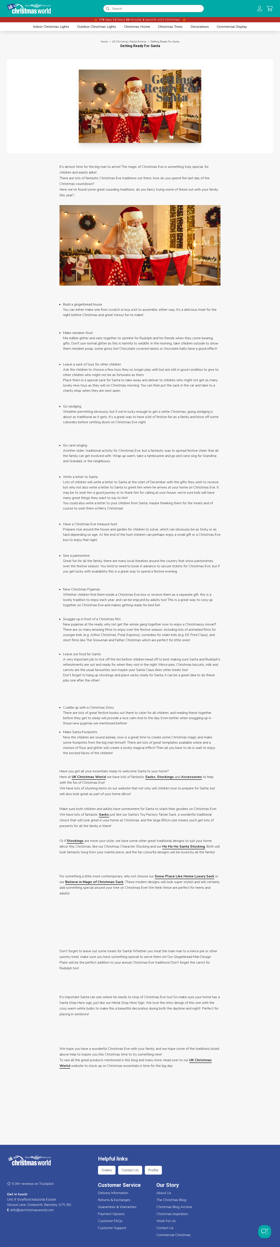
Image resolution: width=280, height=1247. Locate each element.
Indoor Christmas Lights (51, 26)
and (173, 777)
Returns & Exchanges (114, 1200)
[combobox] (157, 8)
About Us (163, 1193)
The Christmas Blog (171, 1200)
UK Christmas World (89, 777)
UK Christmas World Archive (129, 41)
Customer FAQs (110, 1221)
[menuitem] (51, 26)
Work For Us (166, 1221)
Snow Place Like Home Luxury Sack (184, 876)
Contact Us (130, 1170)
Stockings (75, 840)
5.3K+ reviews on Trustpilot (32, 1183)
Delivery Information (113, 1193)
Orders (107, 1170)
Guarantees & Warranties (117, 1207)
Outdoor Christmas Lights (96, 26)
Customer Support (112, 1228)
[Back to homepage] (29, 9)
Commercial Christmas (173, 1235)
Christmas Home (137, 26)
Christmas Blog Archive (174, 1207)
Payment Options (111, 1214)
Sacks (104, 814)
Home (104, 41)
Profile (153, 1170)
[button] (269, 8)
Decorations (200, 26)
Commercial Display (232, 26)
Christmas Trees (170, 26)
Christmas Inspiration (172, 1214)
